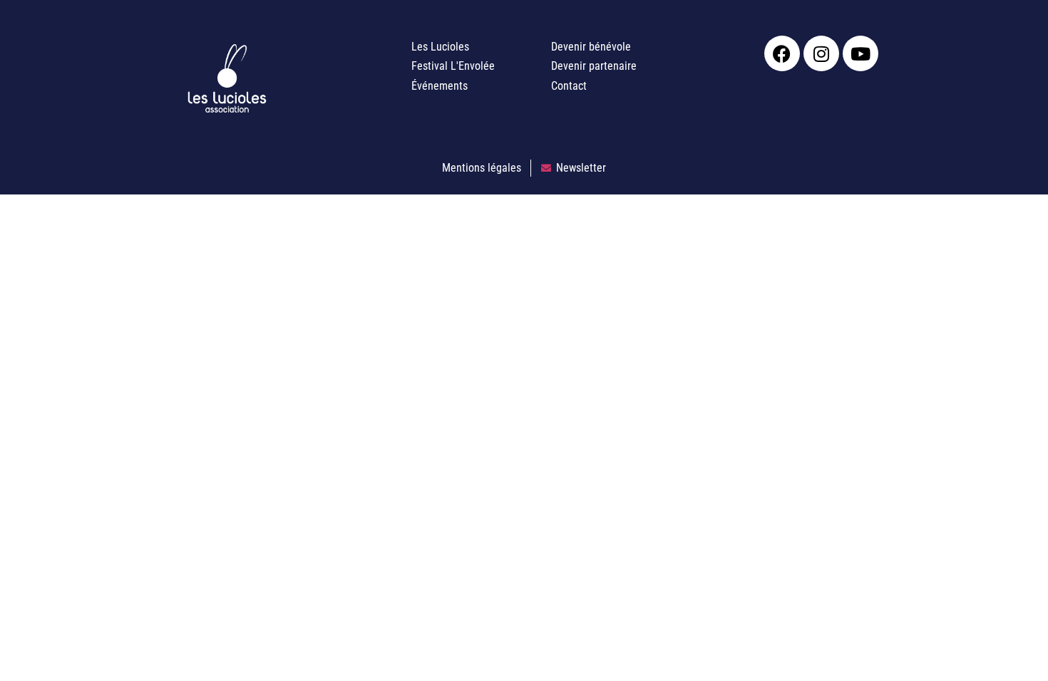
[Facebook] (782, 53)
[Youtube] (860, 53)
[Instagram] (821, 53)
